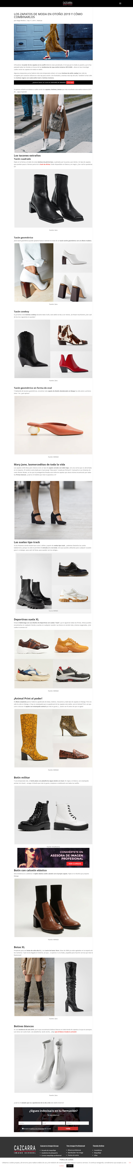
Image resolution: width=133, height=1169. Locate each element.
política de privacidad (37, 1129)
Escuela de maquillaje (49, 1150)
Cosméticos (98, 1150)
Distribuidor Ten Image (75, 1153)
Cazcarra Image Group (49, 1146)
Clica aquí (70, 82)
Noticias (39, 20)
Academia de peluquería (50, 1153)
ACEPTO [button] (70, 1166)
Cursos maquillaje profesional (51, 1155)
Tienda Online (98, 1146)
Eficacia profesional (74, 1150)
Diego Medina (21, 20)
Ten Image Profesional (75, 1146)
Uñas (95, 1155)
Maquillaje (97, 1153)
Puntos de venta (73, 1155)
